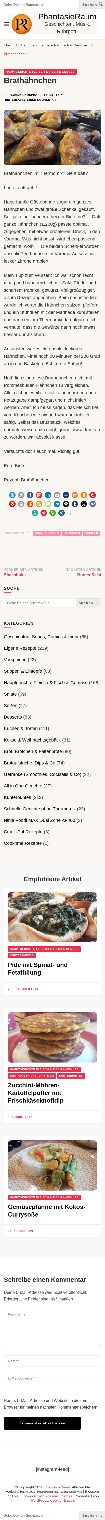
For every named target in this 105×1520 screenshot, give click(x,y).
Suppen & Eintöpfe (23, 671)
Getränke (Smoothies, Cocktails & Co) (42, 774)
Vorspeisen (15, 659)
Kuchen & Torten (21, 728)
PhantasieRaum (67, 16)
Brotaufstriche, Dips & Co (29, 762)
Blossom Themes (58, 1496)
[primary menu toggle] (6, 24)
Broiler (91, 533)
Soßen (10, 705)
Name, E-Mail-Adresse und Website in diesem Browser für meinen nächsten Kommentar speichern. (51, 1403)
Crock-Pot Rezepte (23, 831)
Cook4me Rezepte (23, 843)
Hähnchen (72, 533)
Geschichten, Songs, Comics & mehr (41, 636)
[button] (101, 4)
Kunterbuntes (17, 797)
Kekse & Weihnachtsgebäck (32, 740)
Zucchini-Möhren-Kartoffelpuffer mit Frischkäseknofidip (36, 1093)
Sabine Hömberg (23, 95)
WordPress (39, 1500)
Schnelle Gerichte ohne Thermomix (40, 808)
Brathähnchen (35, 479)
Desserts (13, 717)
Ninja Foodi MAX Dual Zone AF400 (39, 820)
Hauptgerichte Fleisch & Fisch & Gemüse (40, 71)
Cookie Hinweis (62, 1500)
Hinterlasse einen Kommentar (30, 100)
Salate (10, 694)
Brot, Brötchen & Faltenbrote (33, 751)
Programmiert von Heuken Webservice (59, 1491)
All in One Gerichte (23, 785)
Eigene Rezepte (20, 648)
